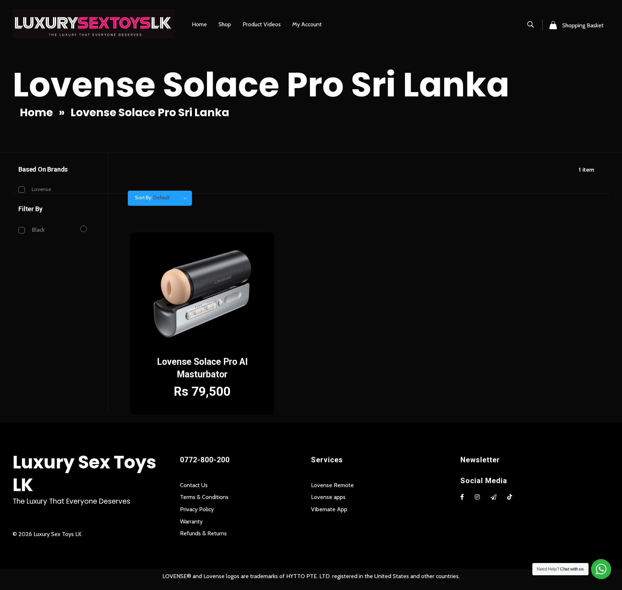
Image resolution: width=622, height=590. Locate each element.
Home (36, 112)
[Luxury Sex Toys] (93, 23)
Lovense (41, 189)
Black (38, 229)
